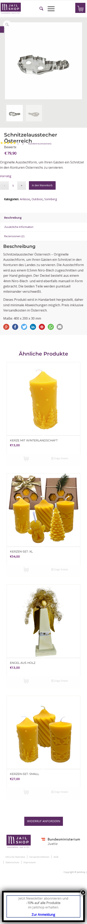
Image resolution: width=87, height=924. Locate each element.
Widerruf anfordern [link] (43, 821)
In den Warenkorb (42, 185)
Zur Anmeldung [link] (43, 914)
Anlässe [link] (25, 199)
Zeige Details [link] (60, 458)
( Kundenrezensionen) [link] (34, 143)
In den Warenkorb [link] (26, 459)
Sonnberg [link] (50, 199)
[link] (2, 29)
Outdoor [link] (37, 199)
